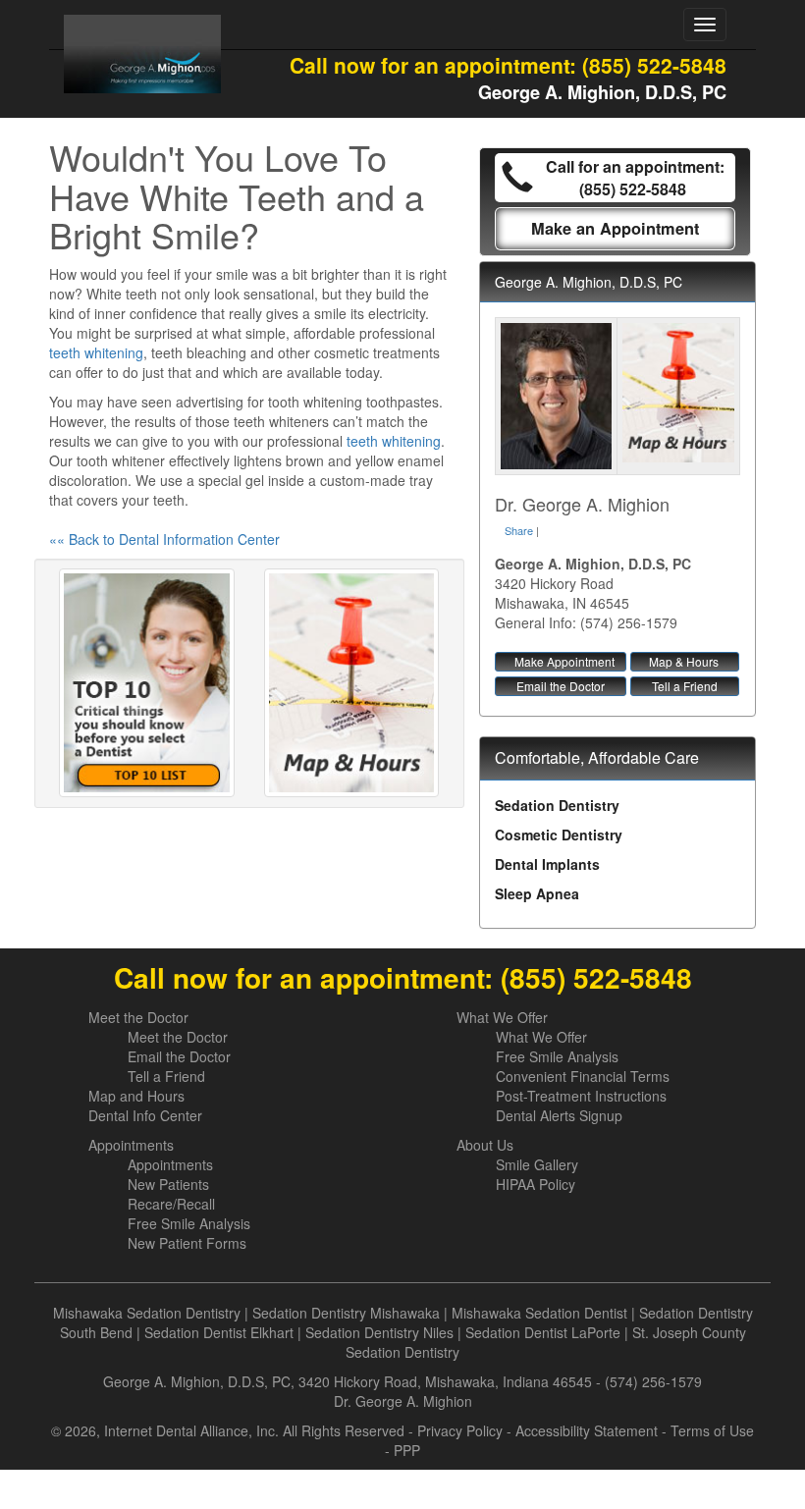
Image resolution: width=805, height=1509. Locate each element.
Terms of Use (712, 1430)
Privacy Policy (460, 1430)
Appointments (131, 1145)
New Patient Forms (187, 1243)
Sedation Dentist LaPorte (542, 1332)
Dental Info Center (145, 1115)
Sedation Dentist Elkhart (219, 1332)
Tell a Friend (685, 685)
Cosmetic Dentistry (558, 834)
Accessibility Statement (586, 1430)
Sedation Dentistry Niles (379, 1332)
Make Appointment (564, 661)
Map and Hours (136, 1095)
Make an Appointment (615, 228)
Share (519, 530)
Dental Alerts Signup (559, 1115)
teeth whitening (96, 352)
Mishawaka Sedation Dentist (539, 1312)
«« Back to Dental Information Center (164, 539)
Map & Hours (684, 661)
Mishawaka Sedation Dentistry (147, 1312)
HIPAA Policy (535, 1184)
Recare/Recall (171, 1203)
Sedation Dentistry (557, 805)
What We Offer (502, 1017)
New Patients (168, 1184)
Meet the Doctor (138, 1017)
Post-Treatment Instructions (581, 1095)
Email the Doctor (560, 685)
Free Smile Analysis (557, 1056)
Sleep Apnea (537, 893)
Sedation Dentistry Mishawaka (346, 1312)
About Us (484, 1145)
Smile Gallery (537, 1164)
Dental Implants (547, 864)
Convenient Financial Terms (583, 1076)
